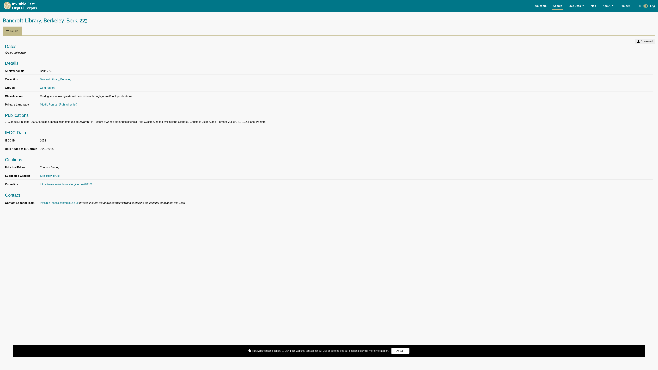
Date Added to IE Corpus (21, 148)
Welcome (540, 6)
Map (593, 6)
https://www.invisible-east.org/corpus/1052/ (66, 184)
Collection (11, 79)
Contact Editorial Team (19, 202)
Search (557, 6)
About (607, 6)
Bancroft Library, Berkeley (55, 79)
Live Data (575, 6)
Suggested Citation (17, 175)
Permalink (11, 184)
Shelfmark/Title (14, 71)
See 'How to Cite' (50, 175)
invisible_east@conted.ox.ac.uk (59, 202)
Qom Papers (47, 87)
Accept (400, 350)
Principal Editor (15, 167)
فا (640, 6)
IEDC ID (10, 140)
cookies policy (356, 350)
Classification (14, 96)
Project (625, 6)
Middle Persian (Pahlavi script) (58, 104)
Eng (652, 6)
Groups (10, 87)
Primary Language (17, 104)
